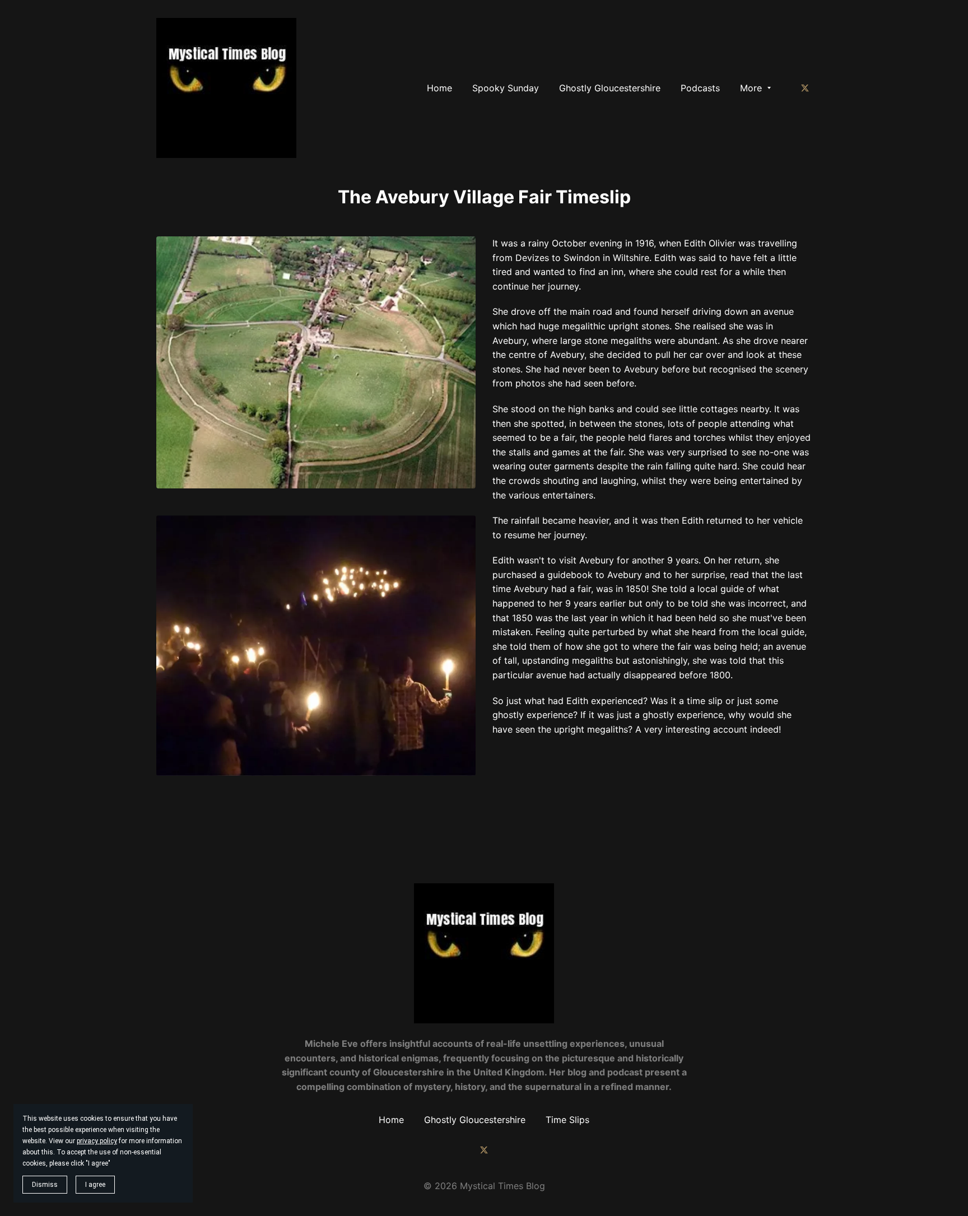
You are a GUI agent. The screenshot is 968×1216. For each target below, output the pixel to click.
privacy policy (97, 1141)
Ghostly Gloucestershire (474, 1119)
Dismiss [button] (45, 1185)
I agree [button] (95, 1185)
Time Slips (567, 1119)
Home (391, 1119)
